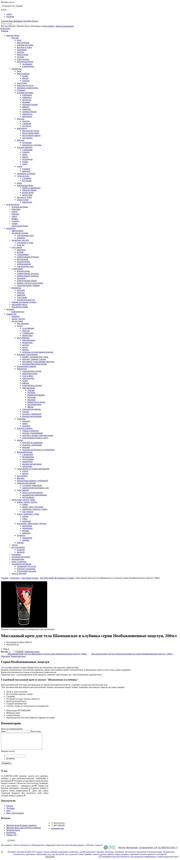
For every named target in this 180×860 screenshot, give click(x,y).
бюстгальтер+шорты (31, 135)
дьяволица (26, 97)
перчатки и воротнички (27, 88)
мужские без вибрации (32, 442)
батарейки (16, 554)
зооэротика (27, 466)
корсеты (20, 52)
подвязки (21, 90)
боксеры (15, 214)
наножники (27, 528)
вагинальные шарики (26, 366)
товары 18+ (11, 314)
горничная (27, 95)
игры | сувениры (19, 561)
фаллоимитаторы (24, 452)
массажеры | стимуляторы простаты (38, 361)
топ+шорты (27, 138)
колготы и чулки (24, 47)
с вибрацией (27, 333)
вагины (25, 345)
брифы (15, 219)
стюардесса (27, 114)
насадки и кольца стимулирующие (37, 435)
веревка (25, 530)
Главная (4, 21)
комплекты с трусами (31, 145)
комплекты (22, 50)
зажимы (25, 540)
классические (28, 378)
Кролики (31, 400)
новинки (16, 316)
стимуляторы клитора (32, 385)
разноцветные (18, 311)
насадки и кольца (24, 428)
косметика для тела (20, 240)
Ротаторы (31, 397)
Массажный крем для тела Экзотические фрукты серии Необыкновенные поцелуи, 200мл (131, 654)
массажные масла (19, 304)
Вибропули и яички (36, 402)
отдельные (27, 142)
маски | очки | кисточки (32, 507)
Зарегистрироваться (65, 26)
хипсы (14, 211)
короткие (26, 171)
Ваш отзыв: (36, 731)
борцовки (16, 209)
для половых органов (26, 571)
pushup (25, 76)
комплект (26, 533)
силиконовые (23, 254)
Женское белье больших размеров (21, 825)
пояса (19, 183)
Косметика (11, 832)
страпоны (21, 419)
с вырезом (26, 123)
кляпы (25, 504)
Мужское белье (13, 830)
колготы (20, 119)
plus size (15, 38)
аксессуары (22, 83)
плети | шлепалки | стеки (28, 514)
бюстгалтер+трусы (30, 130)
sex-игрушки (17, 321)
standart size (17, 69)
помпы (20, 440)
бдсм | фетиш (23, 490)
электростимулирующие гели (35, 488)
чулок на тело (23, 59)
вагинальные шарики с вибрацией (32, 480)
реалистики (27, 335)
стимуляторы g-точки (31, 371)
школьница (27, 116)
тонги (24, 164)
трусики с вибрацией (31, 414)
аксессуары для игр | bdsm (23, 500)
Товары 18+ (11, 835)
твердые (26, 80)
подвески (21, 535)
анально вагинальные (32, 416)
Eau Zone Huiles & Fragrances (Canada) (57, 578)
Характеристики (18, 656)
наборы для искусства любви (30, 283)
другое (15, 545)
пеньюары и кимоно (26, 173)
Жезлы (30, 407)
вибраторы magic (29, 373)
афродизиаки (17, 230)
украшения (27, 538)
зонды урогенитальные (32, 492)
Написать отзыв (32, 651)
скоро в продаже (19, 573)
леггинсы (26, 126)
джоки (14, 223)
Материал (10, 713)
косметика (11, 228)
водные (20, 252)
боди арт (21, 245)
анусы (25, 347)
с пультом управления (32, 485)
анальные (21, 250)
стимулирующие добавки (28, 285)
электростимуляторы (31, 409)
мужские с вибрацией (32, 445)
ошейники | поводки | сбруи (34, 509)
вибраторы (22, 369)
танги (24, 154)
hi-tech (25, 380)
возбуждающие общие (27, 280)
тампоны (21, 238)
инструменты (28, 497)
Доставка (27, 21)
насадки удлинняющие (32, 433)
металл (25, 473)
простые (26, 121)
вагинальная (22, 259)
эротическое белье (25, 61)
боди (19, 40)
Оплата (35, 21)
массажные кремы (20, 307)
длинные (26, 169)
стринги (26, 152)
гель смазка (17, 247)
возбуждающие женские (28, 276)
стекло (25, 471)
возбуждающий (24, 264)
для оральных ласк (25, 235)
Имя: (3, 731)
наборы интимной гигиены (24, 302)
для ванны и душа (25, 242)
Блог (11, 21)
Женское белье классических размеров (23, 828)
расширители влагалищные (34, 495)
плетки (25, 516)
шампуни (21, 295)
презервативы (18, 559)
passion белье (28, 192)
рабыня (25, 107)
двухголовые (28, 459)
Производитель (13, 717)
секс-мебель (22, 476)
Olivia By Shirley (29, 190)
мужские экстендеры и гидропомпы (38, 450)
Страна (9, 715)
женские (21, 292)
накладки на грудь (25, 85)
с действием (17, 269)
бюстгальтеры (23, 42)
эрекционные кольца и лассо (35, 438)
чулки (19, 166)
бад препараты (18, 547)
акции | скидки (18, 319)
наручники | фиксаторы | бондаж (31, 523)
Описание (5, 656)
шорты (25, 157)
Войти (51, 26)
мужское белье (12, 204)
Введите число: (8, 751)
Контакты (17, 21)
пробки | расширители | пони (35, 357)
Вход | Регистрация (15, 813)
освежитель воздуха (26, 300)
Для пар (31, 390)
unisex (25, 423)
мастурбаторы (23, 338)
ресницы (10, 309)
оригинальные (28, 340)
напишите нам (57, 828)
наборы (25, 383)
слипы (25, 161)
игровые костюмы (25, 45)
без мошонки (28, 457)
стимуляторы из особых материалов (33, 469)
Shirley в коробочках (31, 188)
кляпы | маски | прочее (27, 502)
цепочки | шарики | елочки (34, 359)
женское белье (12, 35)
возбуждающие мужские (28, 257)
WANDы (31, 392)
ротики (25, 350)
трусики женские (24, 147)
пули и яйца (27, 376)
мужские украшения (26, 569)
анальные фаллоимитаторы (34, 364)
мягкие (25, 78)
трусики (20, 57)
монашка (26, 102)
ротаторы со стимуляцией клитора (37, 352)
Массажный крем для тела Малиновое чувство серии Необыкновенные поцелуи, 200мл (47, 654)
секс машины (23, 323)
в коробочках (28, 66)
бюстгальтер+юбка (30, 133)
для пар (25, 411)
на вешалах (27, 64)
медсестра (26, 100)
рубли (9, 14)
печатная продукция (21, 557)
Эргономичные (34, 404)
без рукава (26, 180)
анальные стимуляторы (27, 354)
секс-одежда (27, 511)
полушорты (27, 159)
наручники (27, 526)
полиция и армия (30, 104)
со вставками (28, 328)
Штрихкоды (11, 710)
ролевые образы (29, 111)
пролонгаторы (23, 261)
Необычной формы (36, 395)
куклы (20, 326)
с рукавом (26, 178)
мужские (21, 290)
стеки (24, 519)
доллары (10, 16)
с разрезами (27, 150)
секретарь (26, 109)
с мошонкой (27, 454)
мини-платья (22, 54)
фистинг (21, 478)
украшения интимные (21, 564)
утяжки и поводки (30, 430)
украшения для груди (26, 566)
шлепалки (26, 521)
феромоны (16, 288)
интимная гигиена (20, 233)
